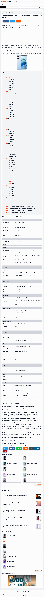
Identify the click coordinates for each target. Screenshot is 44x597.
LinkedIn (37, 448)
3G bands (12, 83)
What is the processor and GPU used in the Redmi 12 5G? (20, 206)
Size (11, 112)
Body (9, 98)
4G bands (12, 85)
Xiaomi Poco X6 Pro (11, 458)
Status (11, 96)
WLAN (12, 160)
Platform (10, 118)
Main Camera (11, 135)
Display (9, 108)
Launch (9, 91)
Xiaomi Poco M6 (10, 469)
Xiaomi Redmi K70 (11, 480)
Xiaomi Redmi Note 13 (32, 463)
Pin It (5, 451)
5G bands (12, 87)
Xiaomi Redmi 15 (10, 551)
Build (11, 104)
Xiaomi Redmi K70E (31, 480)
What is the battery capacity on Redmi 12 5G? (18, 212)
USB (12, 172)
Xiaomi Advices (13, 594)
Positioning (13, 164)
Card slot (12, 131)
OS (11, 120)
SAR (12, 193)
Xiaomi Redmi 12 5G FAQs (11, 197)
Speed (11, 89)
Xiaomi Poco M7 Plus (11, 540)
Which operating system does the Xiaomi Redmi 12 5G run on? (22, 208)
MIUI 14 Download (16, 7)
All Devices (37, 484)
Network (10, 77)
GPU (11, 127)
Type (11, 110)
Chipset (12, 123)
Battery (10, 179)
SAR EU (12, 195)
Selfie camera (11, 143)
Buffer (31, 448)
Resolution (12, 114)
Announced (13, 93)
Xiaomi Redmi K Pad (11, 561)
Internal (12, 133)
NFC (12, 166)
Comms (10, 158)
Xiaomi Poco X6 (30, 458)
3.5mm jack (13, 156)
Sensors (12, 177)
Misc (10, 185)
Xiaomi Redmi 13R (31, 469)
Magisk (39, 7)
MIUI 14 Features (24, 7)
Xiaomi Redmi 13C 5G (11, 474)
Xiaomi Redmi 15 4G (11, 556)
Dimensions (13, 100)
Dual (11, 137)
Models (12, 189)
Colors (12, 187)
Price (12, 191)
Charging (13, 183)
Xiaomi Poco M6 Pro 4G (12, 463)
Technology (13, 79)
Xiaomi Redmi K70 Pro (32, 474)
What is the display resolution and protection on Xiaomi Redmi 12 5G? (23, 204)
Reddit (25, 448)
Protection (12, 116)
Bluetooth (13, 162)
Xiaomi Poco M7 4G (11, 535)
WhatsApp (19, 448)
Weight (12, 102)
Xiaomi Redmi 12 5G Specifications (13, 75)
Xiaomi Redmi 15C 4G (11, 546)
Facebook (12, 448)
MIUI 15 (9, 7)
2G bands (12, 81)
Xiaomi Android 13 (33, 7)
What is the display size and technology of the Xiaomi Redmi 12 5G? (23, 202)
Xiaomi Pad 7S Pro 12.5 (12, 566)
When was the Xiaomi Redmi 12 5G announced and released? (21, 200)
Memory (10, 129)
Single (11, 145)
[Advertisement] (22, 36)
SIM (11, 106)
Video (11, 141)
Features (12, 139)
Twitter (5, 448)
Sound (9, 152)
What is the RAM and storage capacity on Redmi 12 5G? (20, 210)
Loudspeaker (13, 154)
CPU (11, 125)
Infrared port (14, 168)
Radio (12, 170)
